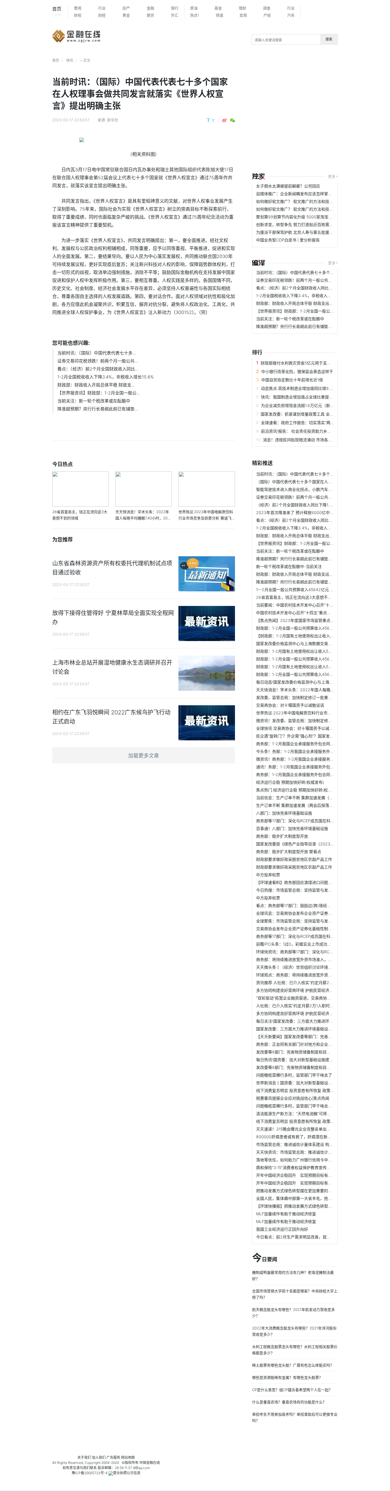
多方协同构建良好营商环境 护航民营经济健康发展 (300, 1013)
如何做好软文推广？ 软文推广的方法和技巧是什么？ (302, 201)
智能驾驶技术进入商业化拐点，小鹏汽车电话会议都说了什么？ (312, 489)
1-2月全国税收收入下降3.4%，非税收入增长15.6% (105, 377)
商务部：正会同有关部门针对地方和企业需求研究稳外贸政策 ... (312, 1044)
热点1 (194, 15)
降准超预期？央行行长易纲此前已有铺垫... (97, 409)
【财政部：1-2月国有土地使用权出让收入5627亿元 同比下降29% (314, 635)
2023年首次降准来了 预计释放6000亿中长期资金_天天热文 (309, 512)
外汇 (174, 15)
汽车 (291, 15)
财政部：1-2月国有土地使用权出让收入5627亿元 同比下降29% (312, 651)
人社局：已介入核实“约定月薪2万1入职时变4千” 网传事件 (307, 1005)
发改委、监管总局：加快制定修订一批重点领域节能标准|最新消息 (314, 697)
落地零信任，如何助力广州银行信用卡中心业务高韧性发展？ (310, 1159)
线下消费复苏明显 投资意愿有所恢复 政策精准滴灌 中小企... (309, 1090)
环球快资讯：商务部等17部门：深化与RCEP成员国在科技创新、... (315, 951)
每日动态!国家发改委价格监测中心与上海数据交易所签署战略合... (314, 682)
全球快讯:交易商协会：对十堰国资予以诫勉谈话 (298, 728)
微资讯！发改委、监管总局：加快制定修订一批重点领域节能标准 (314, 720)
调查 (266, 8)
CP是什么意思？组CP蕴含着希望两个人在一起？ (292, 1389)
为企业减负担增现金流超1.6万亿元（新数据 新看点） (308, 405)
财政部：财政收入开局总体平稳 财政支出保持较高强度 (304, 303)
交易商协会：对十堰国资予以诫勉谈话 (290, 705)
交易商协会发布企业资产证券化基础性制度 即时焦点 (302, 928)
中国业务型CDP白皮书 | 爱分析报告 (288, 239)
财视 (77, 15)
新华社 (112, 120)
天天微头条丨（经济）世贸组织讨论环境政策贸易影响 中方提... (312, 967)
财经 (102, 15)
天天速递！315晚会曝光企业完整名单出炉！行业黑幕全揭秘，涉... (315, 1129)
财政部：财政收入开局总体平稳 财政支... (96, 385)
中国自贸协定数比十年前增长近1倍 (292, 379)
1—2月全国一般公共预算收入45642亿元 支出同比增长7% (307, 589)
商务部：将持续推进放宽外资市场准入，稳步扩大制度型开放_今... (314, 959)
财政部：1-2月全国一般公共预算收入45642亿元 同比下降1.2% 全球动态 (320, 658)
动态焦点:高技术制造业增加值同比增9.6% (298, 388)
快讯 (69, 60)
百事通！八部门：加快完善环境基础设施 (292, 828)
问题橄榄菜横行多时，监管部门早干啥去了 (294, 1075)
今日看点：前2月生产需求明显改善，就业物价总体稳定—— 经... (313, 1236)
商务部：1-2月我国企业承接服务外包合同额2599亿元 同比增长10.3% (318, 743)
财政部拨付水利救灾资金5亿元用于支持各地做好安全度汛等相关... (319, 362)
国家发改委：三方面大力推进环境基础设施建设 (298, 1028)
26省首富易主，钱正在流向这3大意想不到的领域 (300, 597)
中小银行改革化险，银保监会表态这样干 (297, 371)
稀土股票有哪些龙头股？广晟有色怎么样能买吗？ (293, 1365)
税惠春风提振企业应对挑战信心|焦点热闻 (292, 1098)
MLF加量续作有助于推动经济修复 (286, 1213)
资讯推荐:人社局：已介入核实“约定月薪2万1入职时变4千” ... (309, 982)
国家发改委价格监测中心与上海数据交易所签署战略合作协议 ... (312, 643)
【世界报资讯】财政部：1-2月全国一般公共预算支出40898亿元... (315, 311)
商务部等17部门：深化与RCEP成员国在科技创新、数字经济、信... (315, 936)
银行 (174, 8)
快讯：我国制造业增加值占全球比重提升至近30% (305, 396)
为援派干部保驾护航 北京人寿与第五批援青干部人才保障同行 (310, 232)
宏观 (243, 15)
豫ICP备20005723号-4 (90, 1473)
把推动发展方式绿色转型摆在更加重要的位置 (296, 1190)
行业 (102, 8)
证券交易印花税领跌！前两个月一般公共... (97, 361)
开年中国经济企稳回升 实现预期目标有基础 (296, 1175)
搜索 (328, 39)
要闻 (77, 8)
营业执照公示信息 (126, 1473)
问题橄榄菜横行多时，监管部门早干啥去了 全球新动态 (304, 1105)
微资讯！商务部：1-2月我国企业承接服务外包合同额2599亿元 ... (314, 759)
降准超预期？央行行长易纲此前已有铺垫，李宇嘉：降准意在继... (313, 326)
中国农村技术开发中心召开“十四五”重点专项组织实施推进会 (309, 612)
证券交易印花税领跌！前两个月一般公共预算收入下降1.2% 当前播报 (316, 280)
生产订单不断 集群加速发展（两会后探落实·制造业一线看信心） (313, 805)
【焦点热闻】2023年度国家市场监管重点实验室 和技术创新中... (313, 620)
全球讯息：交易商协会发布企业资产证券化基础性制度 (304, 913)
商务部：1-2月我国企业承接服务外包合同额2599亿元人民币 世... (314, 774)
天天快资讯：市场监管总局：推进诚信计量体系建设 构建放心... (312, 1152)
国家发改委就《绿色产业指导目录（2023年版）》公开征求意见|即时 (316, 843)
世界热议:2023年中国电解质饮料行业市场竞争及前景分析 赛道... (314, 712)
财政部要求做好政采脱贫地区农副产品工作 (294, 859)
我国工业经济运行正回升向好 (282, 1229)
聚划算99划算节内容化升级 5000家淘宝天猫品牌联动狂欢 (308, 216)
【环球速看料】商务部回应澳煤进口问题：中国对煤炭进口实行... (313, 882)
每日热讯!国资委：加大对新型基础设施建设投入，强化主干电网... (314, 1059)
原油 (194, 8)
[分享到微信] (232, 120)
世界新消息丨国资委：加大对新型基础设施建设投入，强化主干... (313, 1082)
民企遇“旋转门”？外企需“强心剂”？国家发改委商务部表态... (308, 736)
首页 (57, 11)
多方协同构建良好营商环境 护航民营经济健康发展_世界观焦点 (311, 990)
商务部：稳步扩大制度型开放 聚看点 (288, 851)
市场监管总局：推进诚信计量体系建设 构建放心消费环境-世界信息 (315, 1144)
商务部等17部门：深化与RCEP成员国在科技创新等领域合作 (309, 820)
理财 (242, 8)
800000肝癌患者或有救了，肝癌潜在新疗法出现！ (301, 1136)
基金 (218, 8)
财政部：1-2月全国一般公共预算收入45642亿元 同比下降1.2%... (313, 628)
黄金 (126, 15)
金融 (150, 8)
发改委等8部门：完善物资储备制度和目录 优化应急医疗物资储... (313, 1051)
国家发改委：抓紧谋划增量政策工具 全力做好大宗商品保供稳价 (317, 414)
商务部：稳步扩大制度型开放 (282, 836)
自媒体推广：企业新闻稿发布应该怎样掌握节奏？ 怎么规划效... (312, 193)
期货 (150, 15)
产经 (267, 15)
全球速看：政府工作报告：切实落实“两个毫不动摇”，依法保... (316, 422)
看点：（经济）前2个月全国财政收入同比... (97, 369)
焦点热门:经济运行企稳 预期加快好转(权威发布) (298, 789)
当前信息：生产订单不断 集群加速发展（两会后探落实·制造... (311, 797)
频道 (219, 15)
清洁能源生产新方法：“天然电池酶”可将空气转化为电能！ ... (309, 1113)
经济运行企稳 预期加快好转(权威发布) (290, 782)
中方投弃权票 (268, 874)
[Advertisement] (321, 120)
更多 (331, 176)
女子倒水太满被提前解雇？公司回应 (288, 186)
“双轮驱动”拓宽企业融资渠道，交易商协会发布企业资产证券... (311, 998)
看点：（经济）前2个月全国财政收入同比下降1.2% (300, 287)
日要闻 (264, 1258)
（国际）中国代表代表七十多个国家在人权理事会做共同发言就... (313, 481)
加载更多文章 (143, 756)
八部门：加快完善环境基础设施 (284, 813)
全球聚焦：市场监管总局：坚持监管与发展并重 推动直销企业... (312, 920)
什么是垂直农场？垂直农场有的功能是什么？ (289, 1402)
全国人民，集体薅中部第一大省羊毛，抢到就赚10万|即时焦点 (310, 1198)
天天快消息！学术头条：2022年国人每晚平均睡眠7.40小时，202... (316, 689)
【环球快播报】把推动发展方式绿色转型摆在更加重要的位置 (310, 1206)
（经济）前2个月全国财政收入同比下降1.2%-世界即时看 (306, 504)
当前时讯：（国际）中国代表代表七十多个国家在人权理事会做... (312, 272)
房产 (126, 8)
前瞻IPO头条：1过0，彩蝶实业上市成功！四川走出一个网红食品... (315, 944)
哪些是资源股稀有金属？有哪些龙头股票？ (287, 1377)
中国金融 (146, 1462)
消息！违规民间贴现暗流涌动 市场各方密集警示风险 (309, 439)
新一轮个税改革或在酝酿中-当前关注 (289, 566)
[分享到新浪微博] (224, 120)
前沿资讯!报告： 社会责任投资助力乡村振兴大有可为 (308, 431)
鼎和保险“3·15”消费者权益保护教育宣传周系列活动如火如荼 (309, 1167)
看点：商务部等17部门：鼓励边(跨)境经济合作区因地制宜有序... (313, 905)
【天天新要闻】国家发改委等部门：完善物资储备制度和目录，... (313, 1036)
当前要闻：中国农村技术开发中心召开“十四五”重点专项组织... (311, 605)
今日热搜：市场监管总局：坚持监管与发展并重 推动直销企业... (312, 890)
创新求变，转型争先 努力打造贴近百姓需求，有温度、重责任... (312, 224)
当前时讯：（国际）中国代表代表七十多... (96, 353)
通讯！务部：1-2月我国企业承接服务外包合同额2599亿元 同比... (314, 766)
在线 (156, 1462)
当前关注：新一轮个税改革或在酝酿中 (93, 401)
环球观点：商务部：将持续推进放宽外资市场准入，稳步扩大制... (313, 974)
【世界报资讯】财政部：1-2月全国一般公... (98, 393)
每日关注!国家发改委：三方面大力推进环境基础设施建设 (306, 1021)
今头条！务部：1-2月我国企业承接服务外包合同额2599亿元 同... (314, 751)
